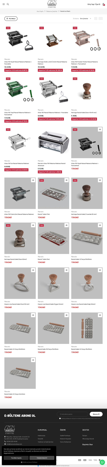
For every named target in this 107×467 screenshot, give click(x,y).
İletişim (84, 435)
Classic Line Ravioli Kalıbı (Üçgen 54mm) (50, 304)
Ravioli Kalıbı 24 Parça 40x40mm (14, 394)
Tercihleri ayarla (16, 458)
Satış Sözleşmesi (65, 442)
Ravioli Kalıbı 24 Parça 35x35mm (81, 349)
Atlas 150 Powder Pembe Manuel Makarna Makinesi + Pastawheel (84, 63)
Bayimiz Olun (87, 444)
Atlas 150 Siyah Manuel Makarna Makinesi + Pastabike (18, 63)
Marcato (7, 59)
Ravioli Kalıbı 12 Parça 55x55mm (81, 259)
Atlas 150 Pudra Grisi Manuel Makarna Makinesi (19, 214)
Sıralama (76, 18)
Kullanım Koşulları (65, 439)
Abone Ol (96, 414)
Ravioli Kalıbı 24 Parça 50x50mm (14, 349)
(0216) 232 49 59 (12, 441)
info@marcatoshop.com (14, 444)
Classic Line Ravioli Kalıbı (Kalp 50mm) (83, 304)
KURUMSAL (42, 430)
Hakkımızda (41, 435)
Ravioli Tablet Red (44, 259)
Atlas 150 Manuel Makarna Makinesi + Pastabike (53, 112)
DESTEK (85, 430)
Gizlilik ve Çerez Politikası (30, 462)
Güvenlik (40, 439)
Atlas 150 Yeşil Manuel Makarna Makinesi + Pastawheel (17, 113)
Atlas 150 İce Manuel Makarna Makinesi (16, 163)
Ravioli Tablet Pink (44, 214)
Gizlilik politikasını (66, 418)
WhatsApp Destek (88, 439)
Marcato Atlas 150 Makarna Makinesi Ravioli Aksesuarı (51, 164)
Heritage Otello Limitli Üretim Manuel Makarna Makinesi (52, 63)
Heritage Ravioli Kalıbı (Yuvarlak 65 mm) (83, 214)
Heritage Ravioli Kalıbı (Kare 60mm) (15, 259)
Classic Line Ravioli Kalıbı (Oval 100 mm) (16, 304)
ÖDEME (63, 430)
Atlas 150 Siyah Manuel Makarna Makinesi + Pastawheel (84, 164)
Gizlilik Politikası (65, 435)
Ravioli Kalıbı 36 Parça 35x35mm (48, 349)
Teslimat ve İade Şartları (45, 442)
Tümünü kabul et (42, 458)
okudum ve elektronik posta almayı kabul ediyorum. (80, 418)
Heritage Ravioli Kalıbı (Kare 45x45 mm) (83, 112)
